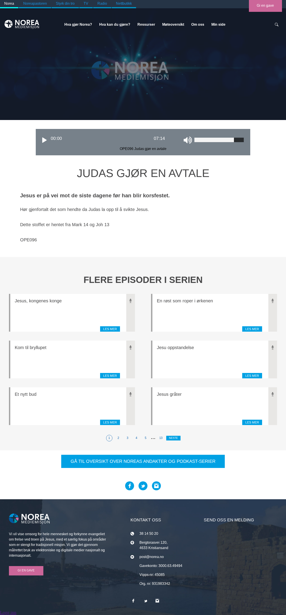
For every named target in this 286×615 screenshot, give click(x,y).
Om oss (197, 24)
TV (86, 3)
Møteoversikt (173, 24)
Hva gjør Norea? (78, 24)
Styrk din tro (65, 3)
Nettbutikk (124, 3)
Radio (102, 3)
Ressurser (146, 24)
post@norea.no (151, 557)
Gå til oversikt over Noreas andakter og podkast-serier (143, 461)
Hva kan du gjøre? (114, 24)
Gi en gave (265, 5)
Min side (218, 24)
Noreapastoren (35, 3)
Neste (173, 438)
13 (160, 438)
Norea (9, 3)
